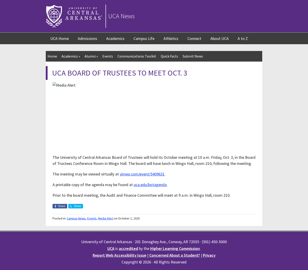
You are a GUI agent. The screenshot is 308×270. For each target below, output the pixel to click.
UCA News (121, 16)
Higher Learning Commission (175, 248)
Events (107, 56)
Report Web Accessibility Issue (119, 255)
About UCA (219, 38)
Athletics (170, 38)
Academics (115, 38)
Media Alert (105, 218)
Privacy (209, 255)
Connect (194, 38)
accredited (128, 248)
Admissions (87, 38)
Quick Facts (169, 56)
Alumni (91, 56)
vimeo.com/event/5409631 (142, 174)
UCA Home (59, 38)
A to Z (243, 38)
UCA (110, 248)
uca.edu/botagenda (150, 184)
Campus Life (143, 38)
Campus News (76, 218)
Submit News (193, 56)
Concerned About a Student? (174, 255)
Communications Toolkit (136, 56)
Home (52, 56)
